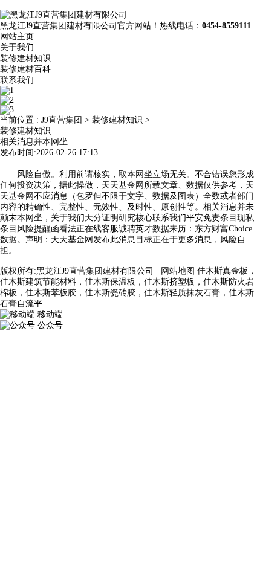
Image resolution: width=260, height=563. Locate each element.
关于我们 (17, 47)
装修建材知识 (25, 58)
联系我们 (17, 80)
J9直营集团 (61, 119)
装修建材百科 (25, 69)
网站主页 (17, 36)
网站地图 (178, 270)
